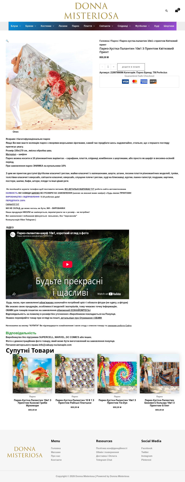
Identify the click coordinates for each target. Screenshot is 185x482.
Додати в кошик (131, 67)
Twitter (145, 452)
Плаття (88, 26)
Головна (104, 41)
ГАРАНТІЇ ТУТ (12, 204)
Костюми (46, 26)
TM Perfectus (160, 72)
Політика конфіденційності (111, 448)
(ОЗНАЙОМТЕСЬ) (73, 310)
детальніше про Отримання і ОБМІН (81, 318)
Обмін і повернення (107, 452)
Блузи (14, 26)
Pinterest (146, 460)
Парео (75, 26)
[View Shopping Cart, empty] (176, 10)
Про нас (55, 456)
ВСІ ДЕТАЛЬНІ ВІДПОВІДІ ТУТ (79, 189)
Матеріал (11, 154)
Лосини (63, 26)
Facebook (146, 448)
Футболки (141, 26)
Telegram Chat (104, 460)
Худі (156, 26)
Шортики (169, 26)
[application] (19, 26)
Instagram (146, 456)
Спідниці (123, 26)
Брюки (29, 26)
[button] (7, 41)
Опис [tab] (16, 132)
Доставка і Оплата (106, 456)
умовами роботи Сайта (120, 325)
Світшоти (104, 26)
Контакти (56, 460)
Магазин (56, 452)
